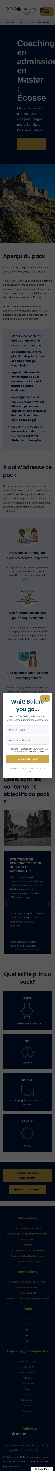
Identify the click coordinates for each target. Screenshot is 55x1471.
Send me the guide (27, 759)
